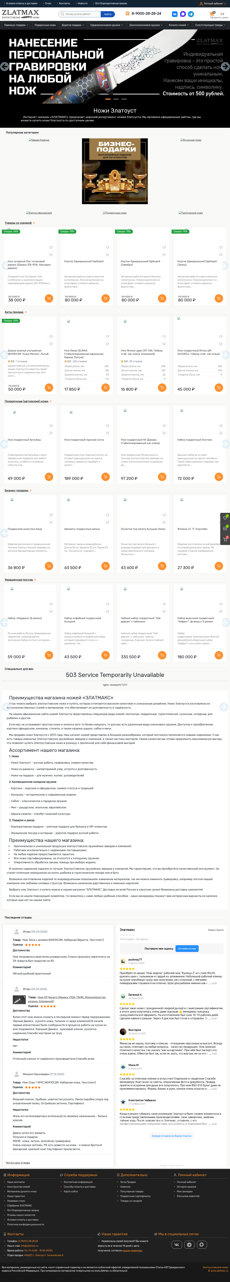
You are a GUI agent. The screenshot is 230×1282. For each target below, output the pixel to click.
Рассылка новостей (188, 1196)
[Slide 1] (107, 99)
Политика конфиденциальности (25, 1224)
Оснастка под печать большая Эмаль (143, 529)
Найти (107, 14)
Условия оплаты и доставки (21, 3)
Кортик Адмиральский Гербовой (84, 261)
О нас (48, 3)
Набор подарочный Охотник (194, 439)
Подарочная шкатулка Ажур (25, 529)
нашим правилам (132, 1250)
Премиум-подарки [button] (15, 25)
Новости (83, 3)
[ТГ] (189, 1245)
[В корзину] (49, 298)
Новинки (125, 1186)
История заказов (186, 1186)
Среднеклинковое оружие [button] (105, 25)
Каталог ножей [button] (178, 25)
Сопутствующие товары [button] (209, 25)
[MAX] (202, 1245)
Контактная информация (78, 1182)
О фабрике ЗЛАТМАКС (19, 1205)
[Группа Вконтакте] (177, 1245)
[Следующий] (223, 265)
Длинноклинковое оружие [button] (144, 25)
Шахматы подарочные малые (82, 529)
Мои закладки (185, 1191)
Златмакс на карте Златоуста (172, 1165)
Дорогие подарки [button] (72, 25)
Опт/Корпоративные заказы (111, 3)
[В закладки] (50, 248)
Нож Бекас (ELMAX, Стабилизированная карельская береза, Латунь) (83, 354)
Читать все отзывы (18, 1162)
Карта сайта (71, 1191)
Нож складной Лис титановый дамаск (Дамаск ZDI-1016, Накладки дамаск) (29, 265)
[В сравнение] (50, 255)
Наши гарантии (16, 1196)
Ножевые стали (16, 1201)
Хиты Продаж (128, 1182)
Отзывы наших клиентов (21, 1215)
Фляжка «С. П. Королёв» (192, 529)
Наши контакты (16, 1182)
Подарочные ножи (45, 25)
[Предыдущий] (6, 265)
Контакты (64, 3)
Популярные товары (131, 1191)
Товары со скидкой (131, 1201)
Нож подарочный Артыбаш (24, 439)
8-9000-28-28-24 (146, 13)
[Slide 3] (124, 99)
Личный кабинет (186, 1182)
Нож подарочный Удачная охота (84, 439)
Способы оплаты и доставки (80, 1186)
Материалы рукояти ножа (22, 1191)
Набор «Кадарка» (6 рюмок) (25, 618)
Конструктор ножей (18, 1186)
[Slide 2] (116, 99)
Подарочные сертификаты (135, 1196)
